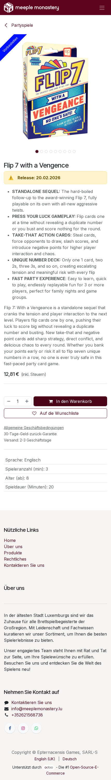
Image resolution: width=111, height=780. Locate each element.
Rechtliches (15, 559)
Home (10, 540)
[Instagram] (23, 728)
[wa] (36, 728)
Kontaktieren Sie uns (24, 565)
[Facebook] (10, 728)
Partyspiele (21, 25)
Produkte (13, 552)
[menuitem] (45, 758)
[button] (5, 90)
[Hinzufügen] (27, 401)
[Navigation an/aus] (102, 7)
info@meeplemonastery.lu (36, 708)
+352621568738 (27, 714)
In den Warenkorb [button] (73, 401)
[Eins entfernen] (8, 401)
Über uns (13, 546)
